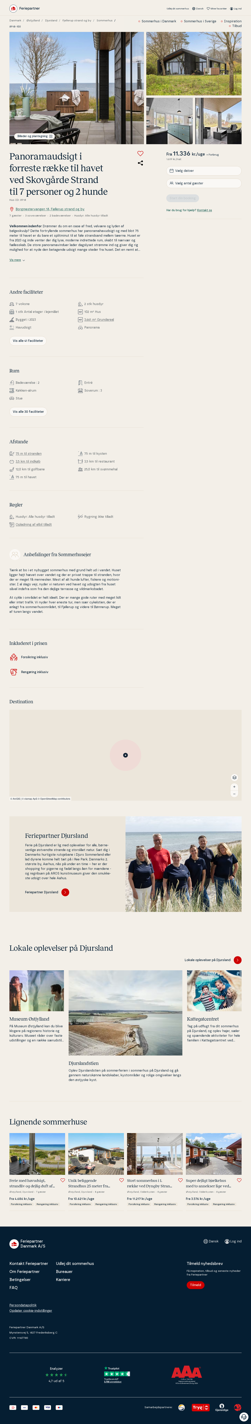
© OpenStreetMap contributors (54, 798)
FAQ (13, 1288)
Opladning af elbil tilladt (34, 524)
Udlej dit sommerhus (178, 8)
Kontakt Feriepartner (28, 1264)
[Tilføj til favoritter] (140, 153)
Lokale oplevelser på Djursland (208, 960)
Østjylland (33, 20)
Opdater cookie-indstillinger (30, 1310)
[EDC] (181, 1407)
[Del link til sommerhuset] (140, 163)
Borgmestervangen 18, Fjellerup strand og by (50, 209)
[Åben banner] (244, 1417)
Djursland (51, 20)
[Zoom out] (234, 793)
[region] (125, 755)
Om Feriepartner (24, 1272)
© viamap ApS (29, 798)
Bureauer (64, 1272)
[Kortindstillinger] (234, 777)
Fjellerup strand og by (77, 20)
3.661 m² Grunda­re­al (99, 319)
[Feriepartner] (24, 9)
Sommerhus (105, 20)
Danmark (15, 20)
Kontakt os (204, 210)
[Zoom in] (234, 786)
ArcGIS (16, 798)
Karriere (63, 1280)
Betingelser (20, 1280)
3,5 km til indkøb (28, 461)
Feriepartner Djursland (41, 892)
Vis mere (15, 260)
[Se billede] (76, 88)
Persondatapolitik (22, 1305)
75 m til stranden (29, 453)
